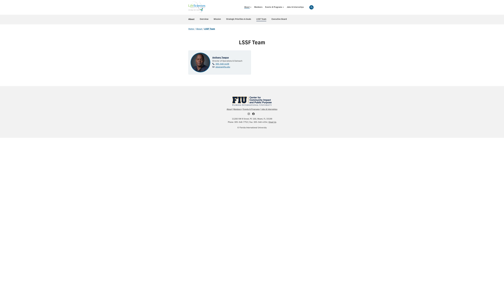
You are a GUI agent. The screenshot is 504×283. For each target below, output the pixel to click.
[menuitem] (248, 7)
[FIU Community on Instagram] (250, 114)
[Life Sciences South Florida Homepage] (196, 7)
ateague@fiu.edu (223, 67)
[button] (311, 7)
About (191, 19)
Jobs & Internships (269, 109)
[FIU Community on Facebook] (254, 114)
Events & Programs (251, 109)
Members (237, 109)
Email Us (272, 122)
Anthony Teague (220, 58)
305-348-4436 (222, 64)
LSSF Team (209, 29)
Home (191, 29)
